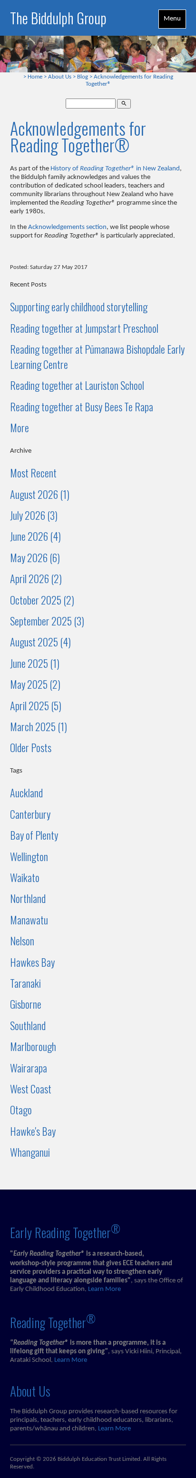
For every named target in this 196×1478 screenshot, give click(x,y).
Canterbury (30, 814)
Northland (28, 898)
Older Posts (30, 747)
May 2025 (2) (35, 684)
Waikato (24, 877)
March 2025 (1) (38, 726)
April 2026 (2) (36, 578)
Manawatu (29, 919)
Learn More (104, 1289)
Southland (28, 1025)
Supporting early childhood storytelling (78, 306)
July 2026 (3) (34, 515)
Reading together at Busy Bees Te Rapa (81, 406)
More (19, 427)
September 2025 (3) (47, 620)
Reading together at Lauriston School (77, 385)
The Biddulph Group (58, 18)
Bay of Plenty (34, 835)
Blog (82, 77)
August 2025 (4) (40, 641)
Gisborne (25, 1004)
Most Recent (33, 472)
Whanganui (30, 1152)
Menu (172, 18)
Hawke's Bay (33, 1131)
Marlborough (33, 1046)
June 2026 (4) (35, 536)
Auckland (26, 792)
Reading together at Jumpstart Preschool (84, 328)
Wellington (29, 856)
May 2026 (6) (35, 557)
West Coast (30, 1088)
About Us (59, 77)
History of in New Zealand (115, 168)
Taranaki (25, 983)
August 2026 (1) (39, 494)
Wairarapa (28, 1067)
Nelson (22, 940)
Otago (21, 1109)
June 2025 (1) (34, 663)
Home (35, 77)
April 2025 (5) (35, 705)
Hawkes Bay (32, 962)
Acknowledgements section (67, 227)
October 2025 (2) (42, 599)
